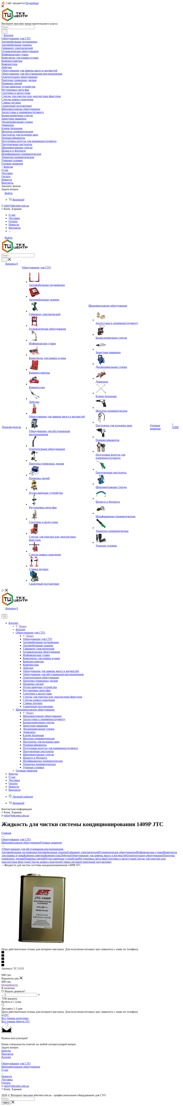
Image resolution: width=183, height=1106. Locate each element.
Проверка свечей (34, 858)
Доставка (7, 1079)
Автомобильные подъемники (19, 852)
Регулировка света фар (92, 858)
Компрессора (53, 855)
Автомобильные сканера (52, 852)
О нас (4, 1069)
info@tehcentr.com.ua (16, 205)
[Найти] (4, 31)
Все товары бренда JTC (15, 1021)
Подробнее (32, 3)
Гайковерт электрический (83, 852)
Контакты (7, 1053)
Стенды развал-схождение (46, 861)
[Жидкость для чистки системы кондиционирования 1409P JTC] (41, 946)
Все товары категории (15, 1018)
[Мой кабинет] (3, 612)
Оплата (5, 1082)
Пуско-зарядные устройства (62, 858)
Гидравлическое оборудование (117, 852)
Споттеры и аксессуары (120, 858)
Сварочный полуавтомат (96, 861)
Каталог (21, 629)
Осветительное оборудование (145, 855)
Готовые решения (51, 842)
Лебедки (66, 855)
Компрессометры (34, 855)
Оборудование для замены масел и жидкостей (99, 855)
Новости (6, 1076)
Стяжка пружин (71, 861)
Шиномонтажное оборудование (42, 716)
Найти (6, 1102)
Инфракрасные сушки (149, 852)
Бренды (6, 1050)
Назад (22, 626)
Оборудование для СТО (37, 639)
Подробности (9, 984)
